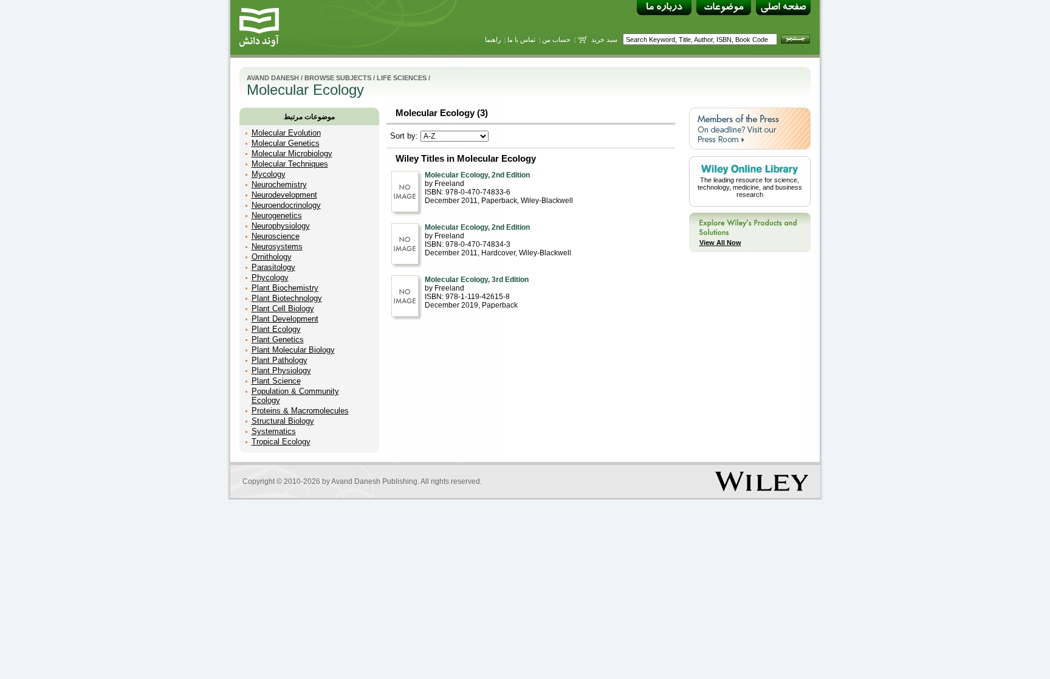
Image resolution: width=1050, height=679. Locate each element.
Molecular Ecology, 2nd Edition (477, 175)
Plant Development (285, 318)
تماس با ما (521, 39)
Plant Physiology (281, 370)
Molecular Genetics (286, 143)
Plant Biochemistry (285, 287)
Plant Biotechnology (287, 298)
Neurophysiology (281, 225)
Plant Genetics (278, 339)
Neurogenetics (277, 215)
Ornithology (272, 256)
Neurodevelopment (284, 194)
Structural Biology (283, 421)
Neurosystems (277, 246)
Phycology (270, 277)
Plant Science (276, 380)
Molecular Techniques (290, 163)
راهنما (493, 39)
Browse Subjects (337, 77)
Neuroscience (276, 236)
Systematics (274, 431)
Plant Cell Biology (283, 308)
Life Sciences (402, 77)
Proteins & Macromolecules (300, 410)
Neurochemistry (279, 184)
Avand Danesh (273, 77)
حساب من (556, 39)
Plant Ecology (276, 329)
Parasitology (273, 267)
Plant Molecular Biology (293, 349)
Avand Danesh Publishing (374, 481)
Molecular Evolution (286, 132)
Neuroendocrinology (286, 205)
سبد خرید (604, 39)
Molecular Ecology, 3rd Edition (477, 279)
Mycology (269, 174)
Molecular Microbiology (292, 153)
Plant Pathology (279, 360)
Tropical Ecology (281, 441)
